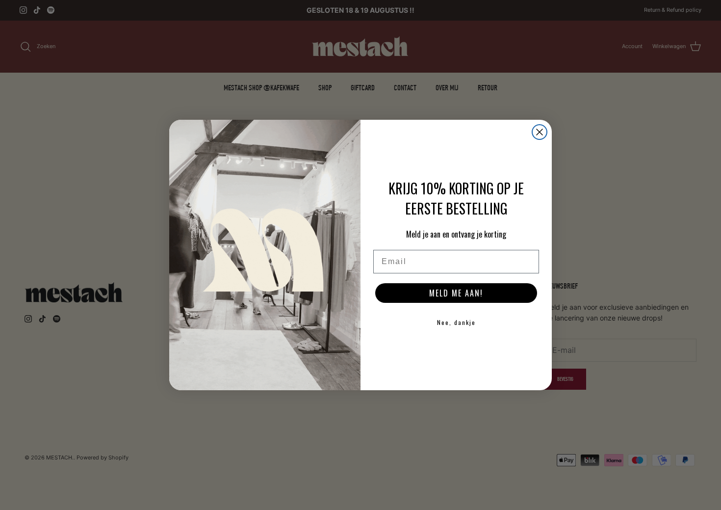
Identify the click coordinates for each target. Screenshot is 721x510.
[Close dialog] (539, 132)
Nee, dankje (456, 322)
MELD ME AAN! (456, 293)
